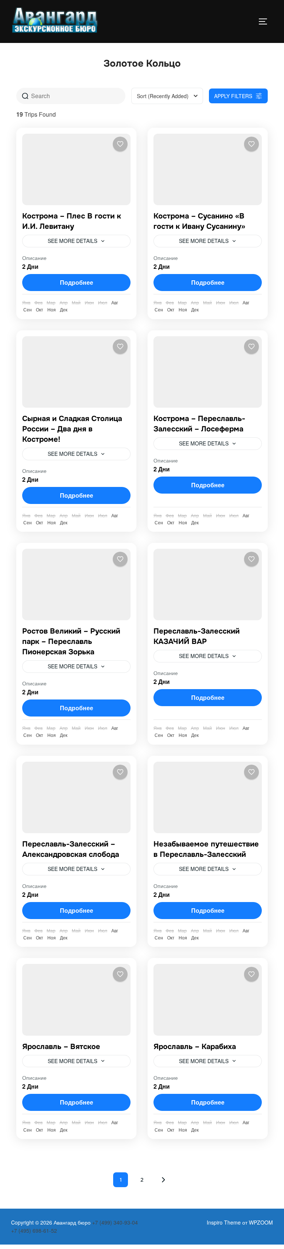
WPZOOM (261, 1222)
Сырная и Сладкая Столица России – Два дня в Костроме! (72, 429)
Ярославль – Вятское (61, 1046)
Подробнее (76, 282)
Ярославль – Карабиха (194, 1046)
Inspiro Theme (224, 1222)
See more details (72, 240)
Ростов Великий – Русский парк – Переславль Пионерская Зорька (71, 642)
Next (163, 1179)
